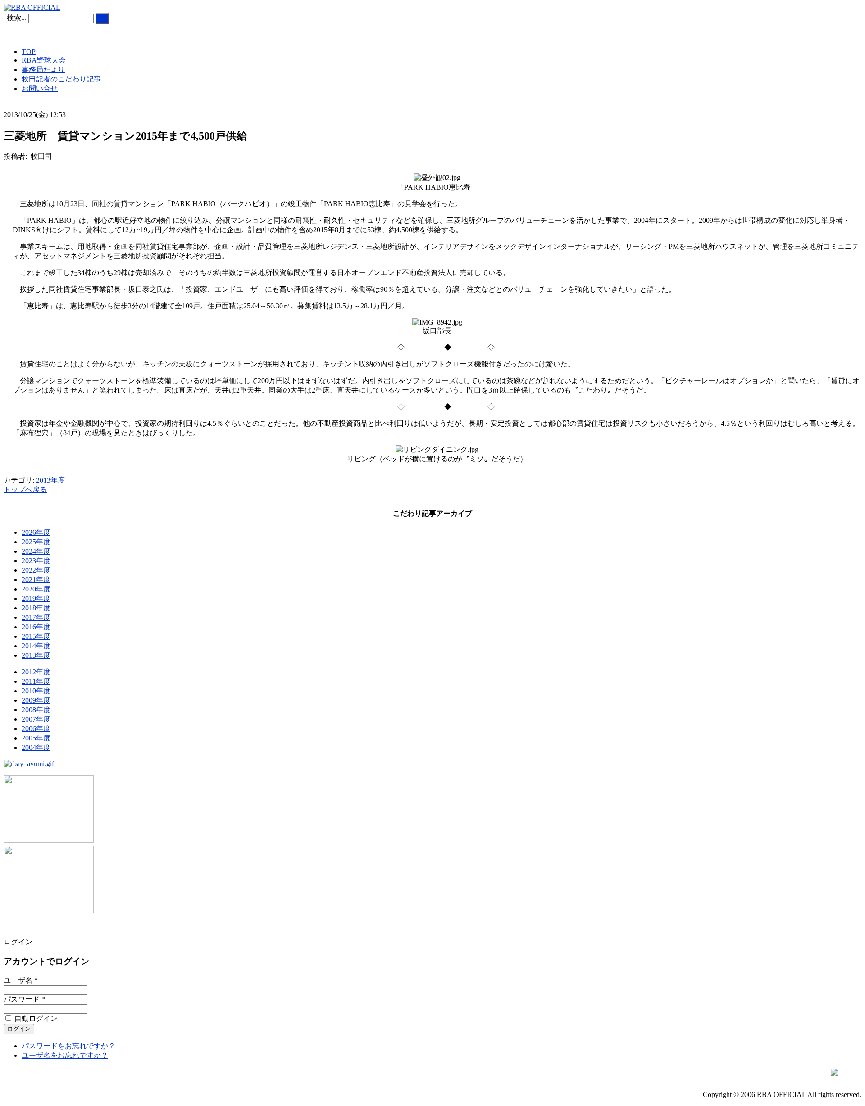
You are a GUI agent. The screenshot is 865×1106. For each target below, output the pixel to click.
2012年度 (36, 672)
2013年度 (50, 480)
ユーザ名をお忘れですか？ (65, 1055)
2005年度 (36, 738)
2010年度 (36, 691)
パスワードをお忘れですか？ (68, 1046)
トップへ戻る (25, 489)
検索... (17, 18)
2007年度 (36, 719)
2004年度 (36, 747)
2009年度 (36, 700)
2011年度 (36, 681)
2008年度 (36, 709)
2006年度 (36, 728)
